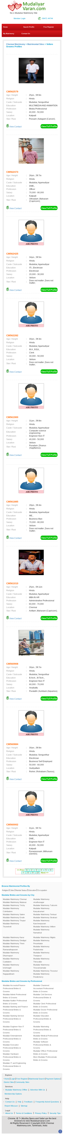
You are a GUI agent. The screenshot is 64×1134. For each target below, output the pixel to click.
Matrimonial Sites (35, 44)
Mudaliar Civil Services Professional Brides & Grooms (42, 997)
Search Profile (28, 27)
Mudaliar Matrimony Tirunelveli (11, 925)
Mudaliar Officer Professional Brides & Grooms (45, 1052)
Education (32, 890)
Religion (5, 890)
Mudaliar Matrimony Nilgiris (44, 937)
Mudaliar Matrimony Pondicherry (41, 975)
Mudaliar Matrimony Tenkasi (44, 914)
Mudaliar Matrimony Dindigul (14, 940)
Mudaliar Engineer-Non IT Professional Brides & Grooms (13, 1030)
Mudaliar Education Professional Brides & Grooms (42, 1019)
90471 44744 (47, 18)
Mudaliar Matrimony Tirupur (14, 920)
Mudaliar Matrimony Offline (16, 1090)
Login (13, 1079)
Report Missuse (11, 1106)
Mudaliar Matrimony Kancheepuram (41, 922)
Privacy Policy (41, 1113)
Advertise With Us (37, 1090)
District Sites (9, 1082)
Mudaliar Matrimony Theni (13, 943)
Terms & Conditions (24, 1113)
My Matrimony (8, 33)
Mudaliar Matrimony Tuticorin (45, 905)
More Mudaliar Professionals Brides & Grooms (45, 1058)
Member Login (19, 18)
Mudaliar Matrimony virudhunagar (41, 900)
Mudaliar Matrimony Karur (13, 937)
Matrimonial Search (37, 1079)
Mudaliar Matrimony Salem (14, 914)
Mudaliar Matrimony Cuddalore (11, 960)
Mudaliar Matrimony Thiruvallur (41, 960)
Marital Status (21, 890)
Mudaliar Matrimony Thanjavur (41, 954)
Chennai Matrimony (15, 44)
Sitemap (24, 1106)
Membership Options (13, 1094)
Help (19, 1102)
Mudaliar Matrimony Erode (14, 917)
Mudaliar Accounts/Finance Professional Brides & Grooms (14, 988)
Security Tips (55, 1113)
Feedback (28, 1102)
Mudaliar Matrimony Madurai (14, 902)
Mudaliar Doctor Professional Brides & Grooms (45, 1011)
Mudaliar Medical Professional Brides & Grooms (45, 1037)
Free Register (49, 27)
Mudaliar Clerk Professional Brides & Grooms (44, 1005)
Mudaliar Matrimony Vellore (44, 927)
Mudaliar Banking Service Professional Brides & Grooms (13, 1019)
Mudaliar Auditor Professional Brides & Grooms (15, 1002)
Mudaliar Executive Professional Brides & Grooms (12, 1048)
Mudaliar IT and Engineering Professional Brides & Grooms (14, 1066)
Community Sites (22, 1082)
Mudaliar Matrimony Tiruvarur (45, 971)
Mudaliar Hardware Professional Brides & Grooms (12, 1057)
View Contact (15, 126)
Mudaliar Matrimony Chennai (14, 899)
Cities (12, 890)
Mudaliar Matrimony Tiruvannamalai (41, 966)
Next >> (44, 873)
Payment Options (53, 1079)
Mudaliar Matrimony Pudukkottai (41, 948)
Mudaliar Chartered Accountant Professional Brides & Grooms (43, 988)
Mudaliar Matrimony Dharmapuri (11, 954)
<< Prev (20, 870)
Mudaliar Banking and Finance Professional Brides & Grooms (15, 1010)
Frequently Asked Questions (47, 1102)
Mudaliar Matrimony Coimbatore (11, 909)
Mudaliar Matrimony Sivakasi (45, 917)
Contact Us (25, 33)
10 (38, 873)
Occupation (42, 890)
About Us (9, 1113)
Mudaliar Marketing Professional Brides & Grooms (42, 1030)
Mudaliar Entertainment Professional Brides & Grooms (12, 1039)
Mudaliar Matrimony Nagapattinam (11, 972)
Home (5, 27)
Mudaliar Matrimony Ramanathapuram (11, 948)
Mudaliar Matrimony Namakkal (41, 931)
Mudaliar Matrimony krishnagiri (11, 966)
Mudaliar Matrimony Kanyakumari (41, 909)
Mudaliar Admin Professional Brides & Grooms (14, 996)
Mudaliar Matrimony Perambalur (41, 941)
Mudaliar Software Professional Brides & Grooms (42, 1045)
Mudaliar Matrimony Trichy (14, 905)
